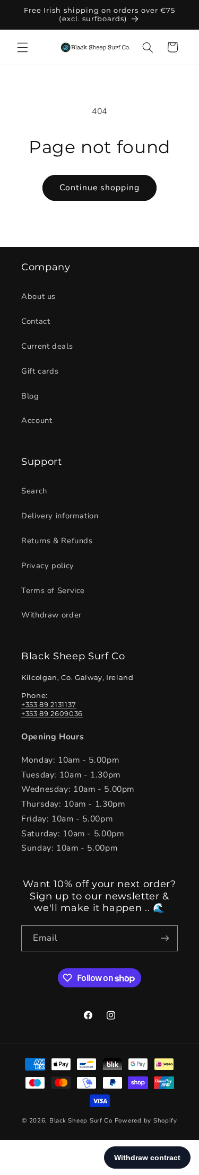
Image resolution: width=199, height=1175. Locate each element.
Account (36, 420)
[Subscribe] (165, 938)
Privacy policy (47, 565)
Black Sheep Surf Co (81, 1120)
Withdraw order (51, 614)
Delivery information (60, 515)
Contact (35, 321)
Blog (30, 396)
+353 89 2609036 (52, 713)
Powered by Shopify (146, 1120)
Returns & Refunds (57, 540)
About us (38, 296)
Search (34, 490)
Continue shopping (99, 187)
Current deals (47, 346)
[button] (22, 47)
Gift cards (39, 371)
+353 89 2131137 (48, 704)
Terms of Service (53, 590)
